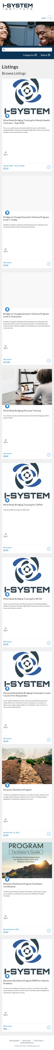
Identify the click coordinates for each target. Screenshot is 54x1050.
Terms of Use (26, 1040)
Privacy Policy (38, 1040)
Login (44, 18)
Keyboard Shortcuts (27, 1042)
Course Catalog (14, 1040)
